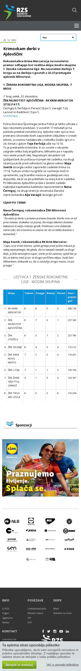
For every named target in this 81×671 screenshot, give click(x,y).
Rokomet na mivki (62, 613)
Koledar (6, 622)
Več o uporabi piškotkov (62, 664)
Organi (5, 613)
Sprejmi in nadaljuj (19, 664)
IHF (29, 617)
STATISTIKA (10, 116)
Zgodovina (7, 617)
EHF (30, 622)
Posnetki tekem (35, 613)
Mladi (56, 608)
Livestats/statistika (37, 608)
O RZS (5, 608)
